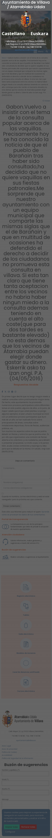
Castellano (13, 33)
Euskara (39, 33)
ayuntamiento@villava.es (26, 50)
